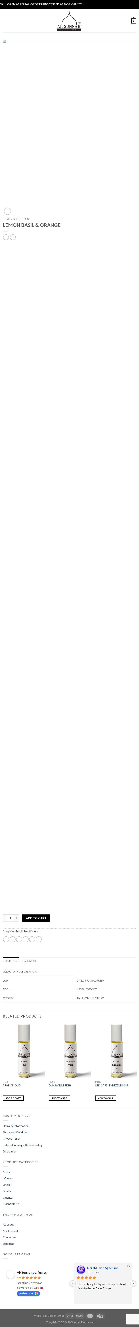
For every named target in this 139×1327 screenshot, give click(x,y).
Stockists (8, 1243)
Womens (33, 931)
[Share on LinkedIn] (39, 939)
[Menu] (5, 20)
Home (6, 219)
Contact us (9, 1237)
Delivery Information (16, 1126)
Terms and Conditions (16, 1132)
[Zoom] (7, 211)
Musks (7, 1191)
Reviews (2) (29, 960)
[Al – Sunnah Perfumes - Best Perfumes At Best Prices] (69, 20)
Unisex (24, 931)
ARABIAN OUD (12, 1085)
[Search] (11, 20)
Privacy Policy (11, 1138)
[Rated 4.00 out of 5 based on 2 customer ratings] (69, 244)
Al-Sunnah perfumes (32, 1272)
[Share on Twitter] (19, 939)
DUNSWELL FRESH (60, 1085)
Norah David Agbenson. (103, 1267)
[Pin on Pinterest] (32, 939)
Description (11, 960)
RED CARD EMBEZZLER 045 (111, 1085)
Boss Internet (56, 1315)
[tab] (11, 961)
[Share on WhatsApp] (6, 939)
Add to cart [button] (13, 1098)
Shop (16, 219)
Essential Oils (11, 1203)
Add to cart (36, 918)
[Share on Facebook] (13, 939)
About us (8, 1224)
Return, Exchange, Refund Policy (22, 1145)
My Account (10, 1231)
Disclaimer (9, 1151)
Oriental (8, 1197)
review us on (26, 1293)
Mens (27, 219)
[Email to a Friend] (26, 939)
